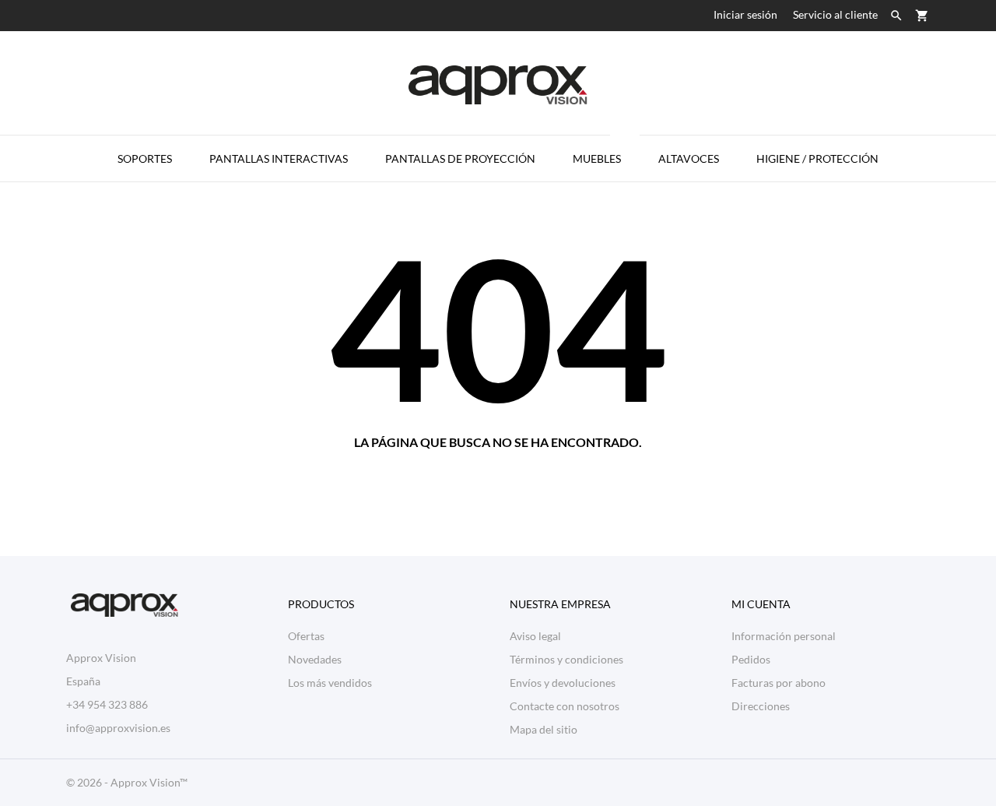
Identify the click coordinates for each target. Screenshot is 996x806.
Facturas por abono (778, 682)
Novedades (315, 659)
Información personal (783, 635)
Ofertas (306, 635)
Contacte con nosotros (564, 706)
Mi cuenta (761, 604)
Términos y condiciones (566, 659)
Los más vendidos (330, 682)
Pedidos (750, 659)
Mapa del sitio (543, 729)
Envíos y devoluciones (562, 682)
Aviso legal (535, 635)
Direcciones (760, 706)
